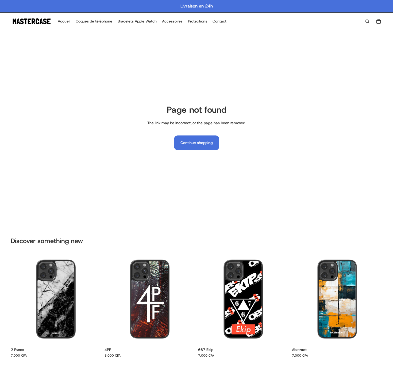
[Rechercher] (367, 21)
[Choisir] (93, 336)
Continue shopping (196, 142)
